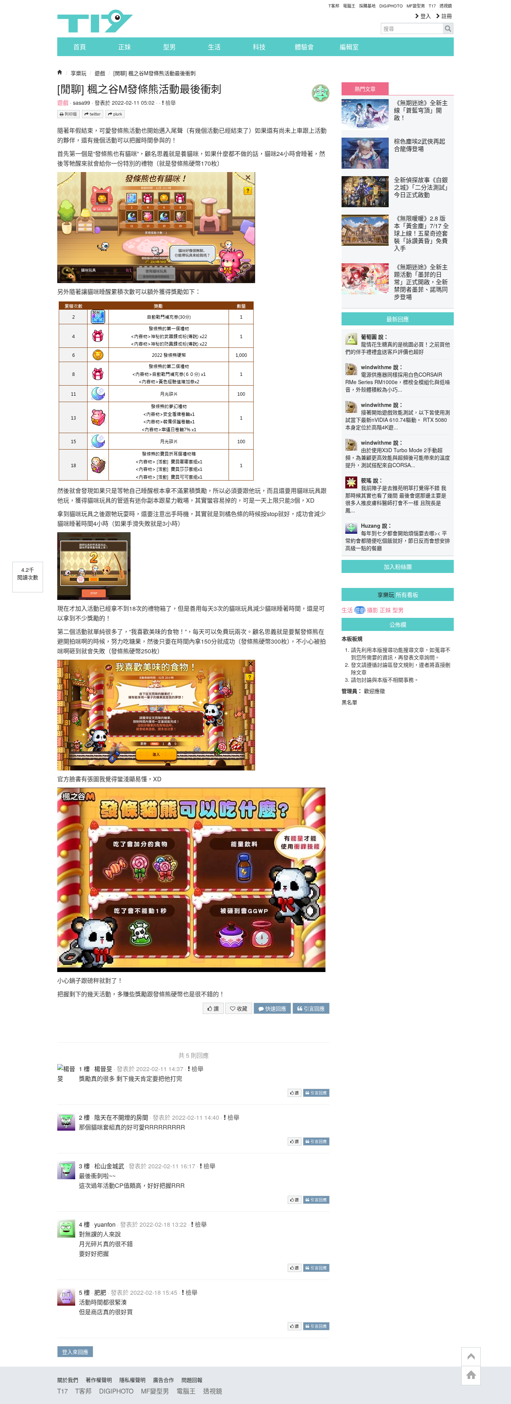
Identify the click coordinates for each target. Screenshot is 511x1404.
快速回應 (275, 1008)
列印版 (70, 114)
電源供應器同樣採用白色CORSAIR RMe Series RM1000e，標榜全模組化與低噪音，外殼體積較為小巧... (397, 382)
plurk (117, 114)
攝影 (372, 610)
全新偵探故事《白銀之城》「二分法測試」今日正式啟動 (421, 187)
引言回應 (313, 1008)
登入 (425, 15)
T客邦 (333, 6)
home (471, 1375)
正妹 (124, 46)
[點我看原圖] (156, 227)
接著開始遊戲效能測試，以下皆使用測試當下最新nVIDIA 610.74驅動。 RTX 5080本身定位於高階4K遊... (397, 419)
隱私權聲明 (132, 1379)
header (471, 1357)
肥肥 (100, 1292)
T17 (95, 21)
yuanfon (105, 1224)
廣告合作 (163, 1379)
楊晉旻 (103, 1068)
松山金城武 (109, 1166)
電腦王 (349, 6)
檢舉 (170, 102)
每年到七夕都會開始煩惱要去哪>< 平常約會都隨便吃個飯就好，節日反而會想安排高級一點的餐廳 (397, 540)
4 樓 (84, 1224)
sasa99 (81, 102)
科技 (259, 46)
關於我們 (67, 1379)
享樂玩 (78, 73)
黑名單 (349, 702)
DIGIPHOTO (391, 6)
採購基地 (367, 6)
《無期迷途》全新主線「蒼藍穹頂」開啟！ (421, 110)
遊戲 (100, 73)
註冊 (446, 15)
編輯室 (349, 46)
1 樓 (84, 1068)
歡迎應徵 (374, 691)
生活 (214, 46)
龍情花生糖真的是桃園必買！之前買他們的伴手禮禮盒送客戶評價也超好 (397, 347)
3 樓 (84, 1166)
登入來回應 (75, 1351)
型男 (169, 46)
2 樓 (84, 1117)
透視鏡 (446, 6)
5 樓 (84, 1292)
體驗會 (304, 46)
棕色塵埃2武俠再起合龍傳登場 (419, 145)
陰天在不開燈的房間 (121, 1117)
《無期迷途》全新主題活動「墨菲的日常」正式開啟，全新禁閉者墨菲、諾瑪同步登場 (421, 282)
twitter (95, 114)
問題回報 (191, 1379)
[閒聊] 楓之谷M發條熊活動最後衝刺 (154, 73)
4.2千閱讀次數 (27, 573)
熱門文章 (365, 88)
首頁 (79, 46)
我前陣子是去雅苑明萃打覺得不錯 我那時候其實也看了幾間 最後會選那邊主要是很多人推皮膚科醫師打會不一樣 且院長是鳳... (395, 499)
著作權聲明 (99, 1379)
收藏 (241, 1008)
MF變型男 (416, 6)
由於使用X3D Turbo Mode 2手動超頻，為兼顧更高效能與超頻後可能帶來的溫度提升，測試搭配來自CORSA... (397, 457)
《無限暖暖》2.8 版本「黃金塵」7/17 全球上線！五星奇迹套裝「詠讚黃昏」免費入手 (421, 233)
